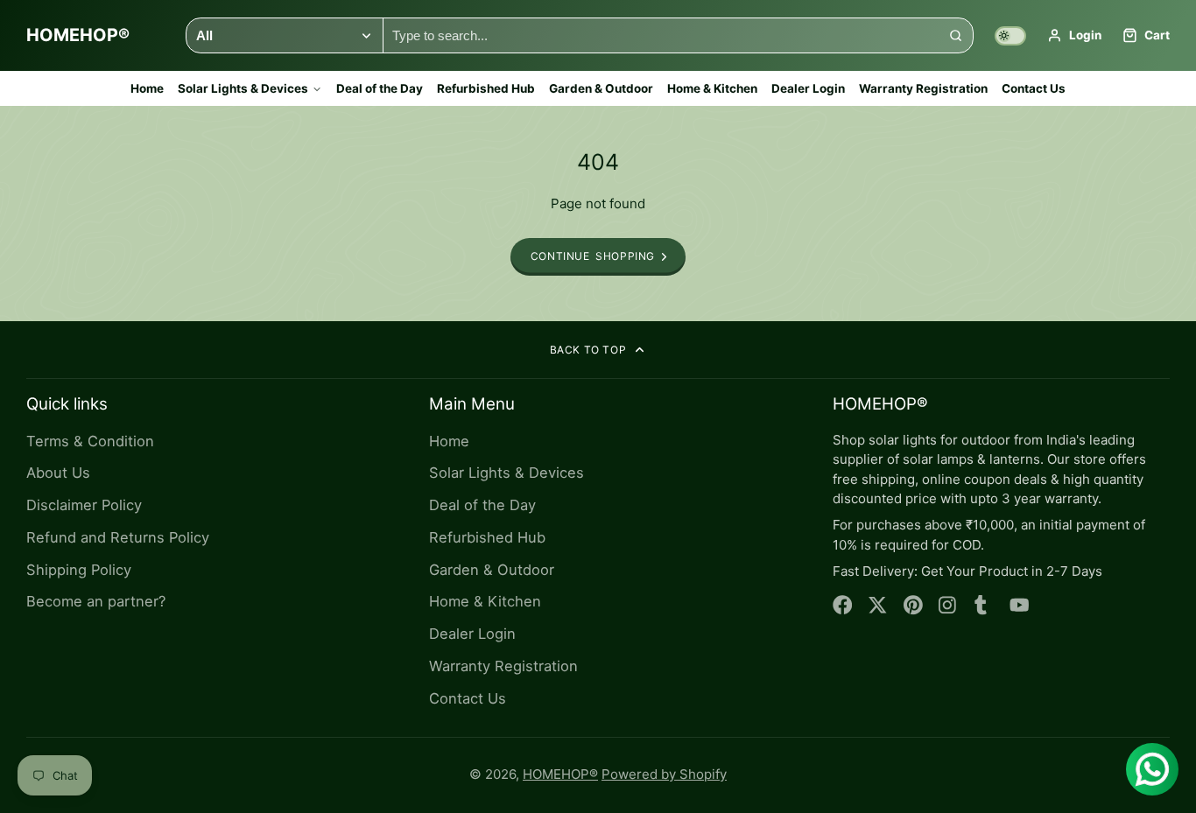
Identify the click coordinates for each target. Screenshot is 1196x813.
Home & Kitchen (712, 88)
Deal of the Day (379, 88)
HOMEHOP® (560, 774)
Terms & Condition (90, 441)
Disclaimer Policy (84, 505)
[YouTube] (1020, 605)
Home (147, 88)
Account (1074, 35)
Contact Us (1034, 88)
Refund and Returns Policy (117, 537)
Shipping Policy (78, 569)
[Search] (956, 35)
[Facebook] (843, 605)
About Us (58, 472)
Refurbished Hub (486, 88)
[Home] (78, 35)
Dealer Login (808, 88)
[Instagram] (949, 605)
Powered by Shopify (664, 774)
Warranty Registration (923, 88)
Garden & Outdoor (601, 88)
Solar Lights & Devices (243, 88)
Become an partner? (95, 601)
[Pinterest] (914, 605)
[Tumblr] (984, 605)
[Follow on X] (878, 605)
